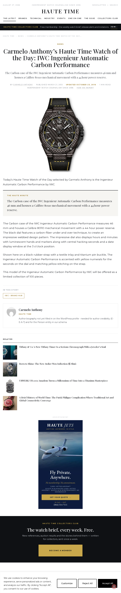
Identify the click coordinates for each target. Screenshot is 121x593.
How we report (85, 88)
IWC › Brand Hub (13, 296)
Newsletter (99, 5)
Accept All (107, 583)
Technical (36, 18)
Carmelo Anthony (23, 85)
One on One (75, 18)
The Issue (89, 18)
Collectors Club (108, 18)
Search (114, 5)
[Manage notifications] (114, 586)
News (21, 36)
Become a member (60, 550)
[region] (60, 582)
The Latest (9, 18)
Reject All (87, 583)
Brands (23, 18)
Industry (49, 18)
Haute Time (9, 36)
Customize (67, 583)
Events (61, 18)
